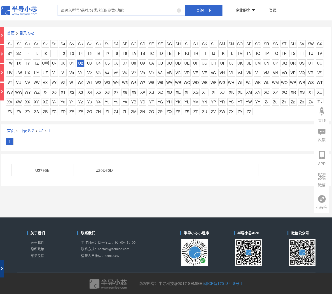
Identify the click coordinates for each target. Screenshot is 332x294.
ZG (89, 111)
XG (196, 92)
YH (169, 102)
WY (28, 92)
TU (310, 53)
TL (231, 53)
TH (195, 53)
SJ (195, 44)
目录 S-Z (26, 33)
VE (195, 72)
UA (151, 63)
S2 (45, 44)
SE (151, 44)
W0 (81, 82)
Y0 (63, 102)
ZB (45, 111)
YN (204, 102)
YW (249, 102)
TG (186, 53)
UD (178, 63)
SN (231, 44)
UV (9, 72)
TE (169, 53)
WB (178, 82)
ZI (107, 111)
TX (18, 63)
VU (18, 82)
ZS (187, 111)
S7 (89, 44)
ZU (204, 111)
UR (293, 63)
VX (45, 82)
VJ (240, 72)
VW (36, 82)
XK (231, 92)
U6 (116, 63)
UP (275, 63)
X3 (80, 92)
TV (319, 53)
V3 (98, 72)
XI (213, 92)
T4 (80, 53)
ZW (222, 111)
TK (222, 53)
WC (187, 82)
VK (248, 72)
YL (187, 102)
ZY (240, 111)
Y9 (116, 102)
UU (319, 63)
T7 (107, 53)
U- (54, 63)
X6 (107, 92)
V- (54, 72)
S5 (71, 44)
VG (213, 72)
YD (142, 102)
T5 (89, 53)
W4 (116, 82)
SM (222, 44)
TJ (213, 53)
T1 (54, 53)
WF (213, 82)
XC (160, 92)
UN (266, 63)
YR (222, 102)
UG (204, 63)
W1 (89, 82)
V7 (133, 72)
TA (134, 53)
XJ (222, 92)
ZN (142, 111)
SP (248, 44)
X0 (54, 92)
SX (319, 44)
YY (257, 102)
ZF (80, 111)
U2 (80, 63)
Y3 (89, 102)
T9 (125, 53)
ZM (133, 111)
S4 (63, 44)
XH (204, 92)
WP (293, 82)
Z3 (302, 102)
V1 (80, 72)
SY (9, 53)
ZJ (116, 111)
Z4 (311, 102)
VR (310, 72)
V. (63, 72)
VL (257, 72)
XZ (45, 102)
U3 (89, 63)
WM (275, 82)
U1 (71, 63)
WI (240, 82)
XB (151, 92)
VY (53, 82)
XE (178, 92)
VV (27, 82)
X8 (125, 92)
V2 (89, 72)
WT (320, 82)
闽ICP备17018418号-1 (223, 283)
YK (177, 102)
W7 (142, 82)
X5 (98, 92)
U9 (142, 63)
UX (27, 72)
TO (257, 53)
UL (248, 63)
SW (311, 44)
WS (311, 82)
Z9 (27, 111)
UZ (45, 72)
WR (302, 82)
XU (319, 92)
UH (213, 63)
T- (27, 53)
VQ (302, 72)
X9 (134, 92)
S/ (19, 44)
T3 (72, 53)
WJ (249, 82)
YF (151, 102)
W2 (98, 82)
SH (178, 44)
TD (160, 53)
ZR (177, 111)
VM (266, 72)
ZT (195, 111)
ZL (125, 111)
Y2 (80, 102)
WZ (37, 92)
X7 (116, 92)
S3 (54, 44)
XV (9, 102)
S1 (36, 44)
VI (231, 72)
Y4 (98, 102)
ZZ (249, 111)
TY (27, 63)
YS (231, 102)
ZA (36, 111)
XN (257, 92)
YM (196, 102)
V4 (107, 72)
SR (266, 44)
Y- (54, 102)
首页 (11, 33)
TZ (36, 63)
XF (187, 92)
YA (125, 102)
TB (142, 53)
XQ (284, 92)
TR (284, 53)
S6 (80, 44)
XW (19, 102)
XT (311, 92)
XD (169, 92)
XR (293, 92)
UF (195, 63)
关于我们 (37, 242)
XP (275, 92)
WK (258, 82)
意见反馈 (37, 255)
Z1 (284, 102)
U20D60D (104, 170)
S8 (98, 44)
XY (36, 102)
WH (231, 82)
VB (169, 72)
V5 (116, 72)
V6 (124, 72)
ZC (53, 111)
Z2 (293, 102)
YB (133, 102)
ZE (71, 111)
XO (266, 92)
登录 (273, 10)
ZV (213, 111)
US (301, 63)
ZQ (169, 111)
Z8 (18, 111)
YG (160, 102)
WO (284, 82)
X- (45, 92)
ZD (63, 111)
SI (187, 44)
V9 (151, 72)
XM (249, 92)
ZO (151, 111)
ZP (160, 111)
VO (284, 72)
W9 (160, 82)
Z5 (319, 102)
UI (222, 63)
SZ (18, 53)
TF (178, 53)
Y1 (71, 102)
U (45, 63)
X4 (89, 92)
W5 (125, 82)
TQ (275, 53)
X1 (63, 92)
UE (186, 63)
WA (169, 82)
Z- (266, 102)
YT (240, 102)
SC (133, 44)
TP (266, 53)
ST (284, 44)
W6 (134, 82)
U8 (133, 63)
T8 (116, 53)
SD (142, 44)
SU (293, 44)
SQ (257, 44)
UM (258, 63)
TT (302, 53)
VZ (63, 82)
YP (213, 102)
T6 (98, 53)
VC (177, 72)
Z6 (9, 111)
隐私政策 (37, 248)
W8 (151, 82)
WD (195, 82)
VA (160, 72)
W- (71, 82)
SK (204, 44)
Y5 (107, 102)
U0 (63, 63)
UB (160, 63)
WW (18, 92)
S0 (27, 44)
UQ (284, 63)
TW (10, 63)
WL (266, 82)
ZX (231, 111)
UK (240, 63)
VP (292, 72)
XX (27, 102)
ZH (98, 111)
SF (160, 44)
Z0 (275, 102)
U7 (124, 63)
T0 (45, 53)
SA (116, 44)
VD (186, 72)
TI (204, 53)
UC (169, 63)
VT (9, 82)
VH (222, 72)
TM (240, 53)
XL (240, 92)
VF (204, 72)
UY (36, 72)
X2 (72, 92)
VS (319, 72)
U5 (107, 63)
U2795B (42, 170)
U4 (98, 63)
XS (302, 92)
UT (310, 63)
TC (151, 53)
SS (275, 44)
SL (213, 44)
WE (204, 82)
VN (275, 72)
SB (124, 44)
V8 (142, 72)
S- (10, 44)
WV (10, 92)
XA (142, 92)
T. (36, 53)
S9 (107, 44)
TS (293, 53)
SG (169, 44)
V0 (71, 72)
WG (222, 82)
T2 (63, 53)
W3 (107, 82)
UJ (231, 63)
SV (301, 44)
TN (248, 53)
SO (240, 44)
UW (19, 72)
